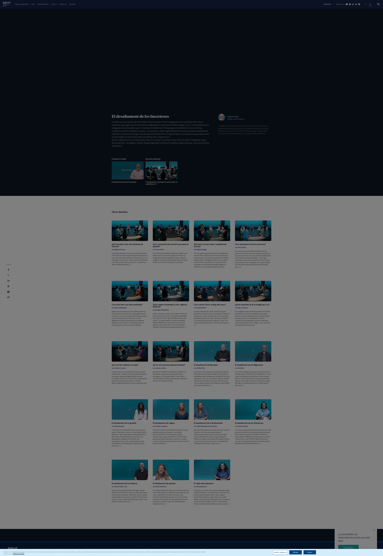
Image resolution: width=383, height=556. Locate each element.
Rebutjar (295, 552)
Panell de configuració (280, 552)
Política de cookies (18, 554)
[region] (191, 552)
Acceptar (309, 552)
